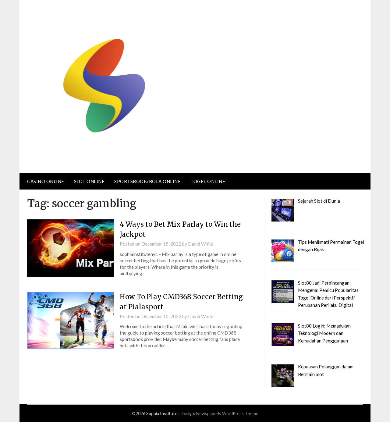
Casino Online (45, 181)
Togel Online (207, 181)
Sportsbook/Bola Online (147, 181)
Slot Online (89, 181)
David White (201, 243)
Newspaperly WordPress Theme (227, 413)
